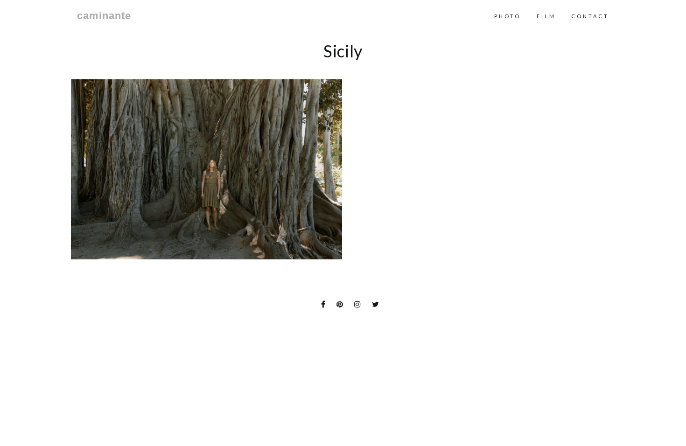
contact (590, 16)
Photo (507, 16)
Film (546, 16)
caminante (104, 16)
